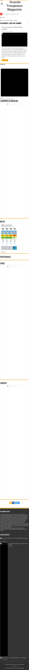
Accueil (2, 20)
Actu (12, 31)
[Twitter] (16, 503)
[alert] (14, 82)
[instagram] (18, 503)
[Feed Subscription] (28, 23)
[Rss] (10, 503)
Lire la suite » (5, 60)
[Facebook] (13, 503)
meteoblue (3, 252)
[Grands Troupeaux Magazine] (14, 5)
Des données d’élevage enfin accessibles (11, 14)
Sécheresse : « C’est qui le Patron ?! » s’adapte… (15, 657)
